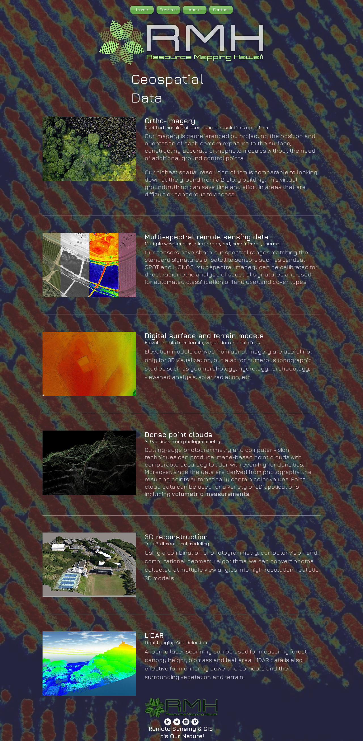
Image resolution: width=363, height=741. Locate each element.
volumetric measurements (210, 494)
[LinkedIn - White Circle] (167, 721)
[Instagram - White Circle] (185, 721)
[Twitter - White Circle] (176, 721)
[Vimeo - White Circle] (195, 721)
